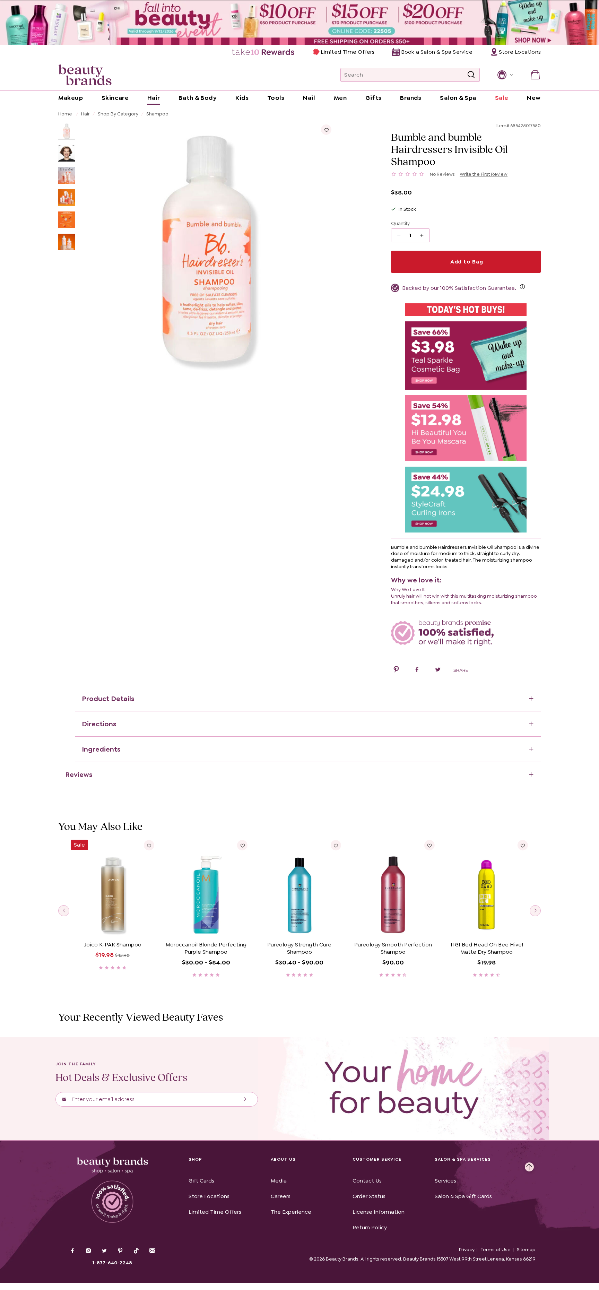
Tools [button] (276, 98)
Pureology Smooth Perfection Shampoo (393, 948)
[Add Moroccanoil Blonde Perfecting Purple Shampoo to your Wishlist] (242, 845)
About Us (283, 1159)
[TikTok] (136, 1250)
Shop (195, 1159)
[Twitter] (104, 1251)
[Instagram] (88, 1251)
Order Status (369, 1196)
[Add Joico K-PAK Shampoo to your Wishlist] (149, 845)
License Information (379, 1211)
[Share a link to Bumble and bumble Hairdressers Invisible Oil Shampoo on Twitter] (438, 670)
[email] (152, 1250)
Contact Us (367, 1180)
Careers (280, 1196)
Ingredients (101, 749)
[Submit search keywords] (471, 74)
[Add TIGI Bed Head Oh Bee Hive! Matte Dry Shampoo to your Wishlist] (523, 845)
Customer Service (377, 1159)
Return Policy (370, 1227)
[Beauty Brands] (85, 75)
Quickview (112, 927)
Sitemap (526, 1249)
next (535, 910)
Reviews (78, 774)
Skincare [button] (115, 98)
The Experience (291, 1211)
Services (445, 1180)
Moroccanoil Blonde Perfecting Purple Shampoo (206, 948)
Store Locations (209, 1196)
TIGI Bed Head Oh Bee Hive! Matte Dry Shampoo (486, 948)
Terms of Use (496, 1249)
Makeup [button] (70, 98)
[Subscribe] (244, 1099)
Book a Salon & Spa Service (436, 51)
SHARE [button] (460, 670)
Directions (99, 723)
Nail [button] (309, 98)
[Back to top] (529, 1165)
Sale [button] (502, 98)
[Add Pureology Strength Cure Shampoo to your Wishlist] (336, 845)
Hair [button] (153, 98)
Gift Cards (201, 1180)
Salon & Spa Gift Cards (463, 1196)
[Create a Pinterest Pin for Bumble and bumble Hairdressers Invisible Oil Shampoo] (396, 670)
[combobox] (410, 74)
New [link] (534, 98)
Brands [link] (410, 98)
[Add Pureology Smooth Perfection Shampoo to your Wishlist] (429, 845)
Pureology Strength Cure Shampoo (299, 948)
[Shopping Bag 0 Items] (535, 75)
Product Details (108, 698)
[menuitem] (263, 52)
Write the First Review (483, 174)
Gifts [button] (373, 98)
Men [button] (340, 98)
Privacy (467, 1249)
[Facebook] (72, 1251)
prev (63, 910)
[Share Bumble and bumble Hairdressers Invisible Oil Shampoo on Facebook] (417, 670)
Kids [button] (242, 98)
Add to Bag (466, 261)
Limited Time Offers (347, 51)
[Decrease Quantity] (424, 235)
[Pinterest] (120, 1251)
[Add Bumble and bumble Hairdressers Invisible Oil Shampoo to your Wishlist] (326, 129)
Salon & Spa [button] (458, 98)
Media (279, 1180)
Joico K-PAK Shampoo (112, 944)
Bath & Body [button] (198, 98)
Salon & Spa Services (463, 1159)
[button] (504, 75)
